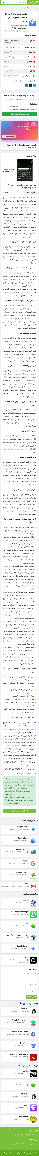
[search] (3, 2)
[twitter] (30, 85)
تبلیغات (23, 1144)
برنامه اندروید (33, 8)
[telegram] (34, 85)
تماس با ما (15, 1144)
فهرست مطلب (30, 192)
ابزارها (24, 8)
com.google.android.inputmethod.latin (17, 76)
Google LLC (8, 71)
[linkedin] (26, 85)
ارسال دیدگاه (31, 996)
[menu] (37, 2)
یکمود (31, 2)
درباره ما (31, 1144)
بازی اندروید (30, 1134)
